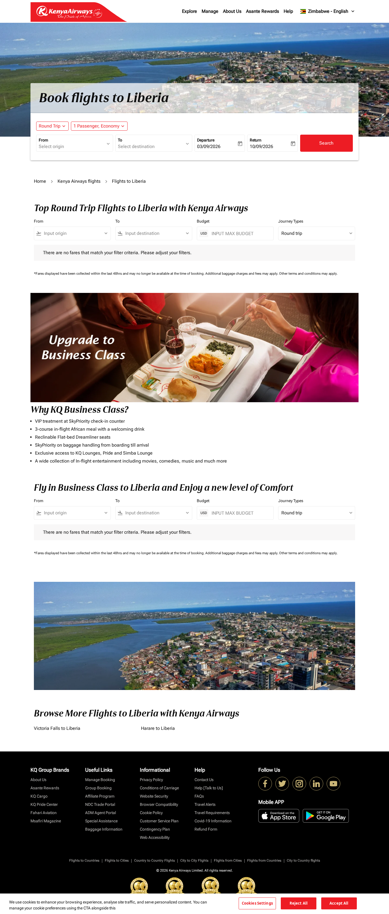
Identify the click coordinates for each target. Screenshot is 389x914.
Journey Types (290, 221)
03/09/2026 (208, 146)
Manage (210, 11)
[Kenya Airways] (265, 783)
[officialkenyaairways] (299, 783)
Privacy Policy (151, 779)
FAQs (199, 796)
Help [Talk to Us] (209, 788)
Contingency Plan (155, 829)
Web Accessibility (154, 837)
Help (288, 11)
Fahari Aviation (43, 812)
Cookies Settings (257, 903)
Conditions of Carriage (159, 788)
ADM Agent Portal (100, 812)
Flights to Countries (84, 860)
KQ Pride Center (44, 804)
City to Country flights (303, 860)
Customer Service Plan (159, 821)
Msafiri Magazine (45, 821)
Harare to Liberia (158, 728)
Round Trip (49, 126)
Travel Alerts (205, 804)
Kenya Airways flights (79, 181)
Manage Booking (100, 779)
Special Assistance (101, 821)
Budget (203, 221)
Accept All (338, 903)
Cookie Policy (151, 812)
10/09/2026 (261, 146)
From (43, 140)
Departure (205, 140)
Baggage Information (103, 829)
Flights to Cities (117, 860)
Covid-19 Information (213, 821)
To (120, 140)
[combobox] (72, 146)
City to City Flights (194, 860)
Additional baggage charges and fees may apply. (242, 274)
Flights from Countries (264, 860)
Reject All (299, 903)
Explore (189, 11)
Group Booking (98, 788)
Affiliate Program (99, 796)
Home (40, 181)
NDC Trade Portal (100, 804)
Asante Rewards (262, 11)
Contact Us (204, 779)
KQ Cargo (39, 796)
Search (326, 143)
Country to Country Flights (154, 860)
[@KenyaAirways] (282, 783)
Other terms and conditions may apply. (308, 274)
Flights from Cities (228, 860)
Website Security (154, 796)
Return (255, 140)
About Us (232, 11)
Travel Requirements (212, 812)
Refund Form (206, 829)
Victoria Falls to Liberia (57, 728)
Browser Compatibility (159, 804)
